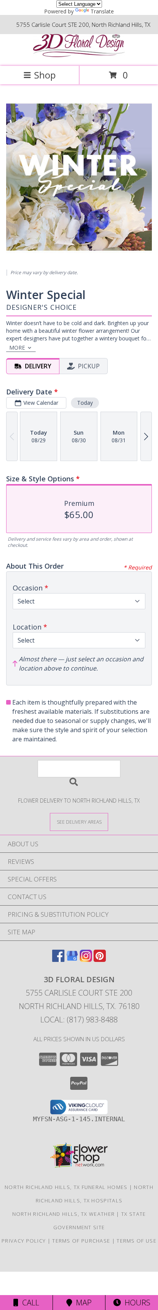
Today (85, 402)
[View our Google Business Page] (72, 959)
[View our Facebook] (58, 959)
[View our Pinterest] (100, 959)
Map (82, 1302)
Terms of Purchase (81, 1240)
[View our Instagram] (86, 959)
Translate (102, 11)
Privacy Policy (24, 1240)
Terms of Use (136, 1240)
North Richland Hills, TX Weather (63, 1213)
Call (28, 1302)
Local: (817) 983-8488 (79, 1019)
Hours (135, 1302)
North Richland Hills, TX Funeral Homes (66, 1187)
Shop (45, 75)
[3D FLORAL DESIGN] (79, 55)
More (17, 347)
